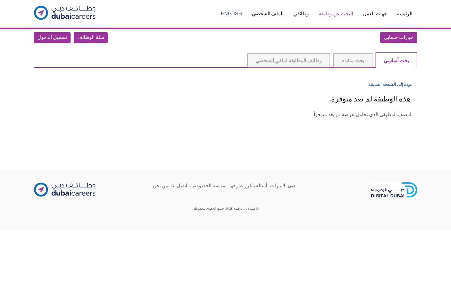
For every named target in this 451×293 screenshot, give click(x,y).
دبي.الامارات (282, 185)
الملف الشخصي (268, 13)
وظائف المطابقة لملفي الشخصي (289, 61)
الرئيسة (404, 13)
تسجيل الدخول (52, 37)
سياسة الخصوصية (208, 185)
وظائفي (301, 13)
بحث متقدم (352, 61)
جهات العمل (375, 13)
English (231, 13)
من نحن (160, 185)
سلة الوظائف (90, 37)
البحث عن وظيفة (336, 13)
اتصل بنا (179, 185)
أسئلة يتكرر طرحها (248, 185)
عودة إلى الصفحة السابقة (390, 84)
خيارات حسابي (399, 37)
